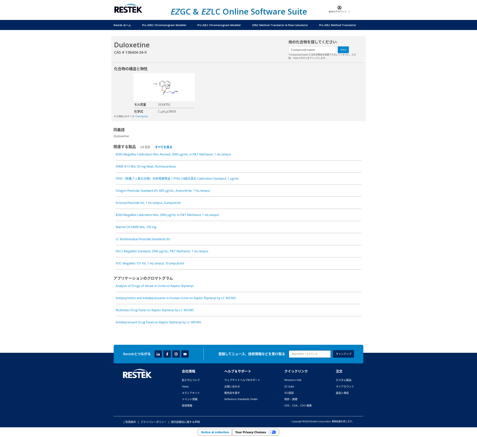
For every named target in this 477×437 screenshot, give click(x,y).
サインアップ (343, 354)
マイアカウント (345, 386)
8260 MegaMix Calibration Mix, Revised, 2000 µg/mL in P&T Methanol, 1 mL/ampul (173, 154)
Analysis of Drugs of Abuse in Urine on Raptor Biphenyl (154, 286)
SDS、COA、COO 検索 (298, 405)
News (185, 386)
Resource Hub (292, 380)
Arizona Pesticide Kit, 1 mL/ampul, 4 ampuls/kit (148, 203)
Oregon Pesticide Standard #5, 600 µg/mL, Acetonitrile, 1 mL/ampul (163, 191)
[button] (339, 9)
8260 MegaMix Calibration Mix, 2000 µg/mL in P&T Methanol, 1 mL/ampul (167, 215)
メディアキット (191, 393)
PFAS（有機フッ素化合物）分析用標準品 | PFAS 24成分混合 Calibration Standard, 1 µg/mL (177, 178)
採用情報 (187, 405)
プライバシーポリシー (153, 422)
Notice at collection (215, 432)
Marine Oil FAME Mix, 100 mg (136, 227)
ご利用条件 (129, 422)
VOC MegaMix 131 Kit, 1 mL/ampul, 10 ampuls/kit (150, 263)
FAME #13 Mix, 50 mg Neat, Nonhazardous (146, 166)
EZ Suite (289, 386)
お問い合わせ (232, 386)
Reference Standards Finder (241, 399)
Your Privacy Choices (250, 432)
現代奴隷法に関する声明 (185, 422)
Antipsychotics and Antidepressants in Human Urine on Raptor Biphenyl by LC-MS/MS (176, 298)
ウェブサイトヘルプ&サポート (242, 380)
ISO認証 (289, 393)
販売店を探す (232, 393)
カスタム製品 (343, 380)
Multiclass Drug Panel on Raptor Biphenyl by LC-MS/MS (155, 310)
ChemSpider (141, 116)
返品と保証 (342, 393)
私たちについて (191, 380)
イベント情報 (190, 399)
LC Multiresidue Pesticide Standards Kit (143, 239)
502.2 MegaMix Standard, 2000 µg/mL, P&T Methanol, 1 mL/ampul (162, 251)
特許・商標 (290, 399)
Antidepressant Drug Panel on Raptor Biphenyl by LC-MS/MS (158, 322)
